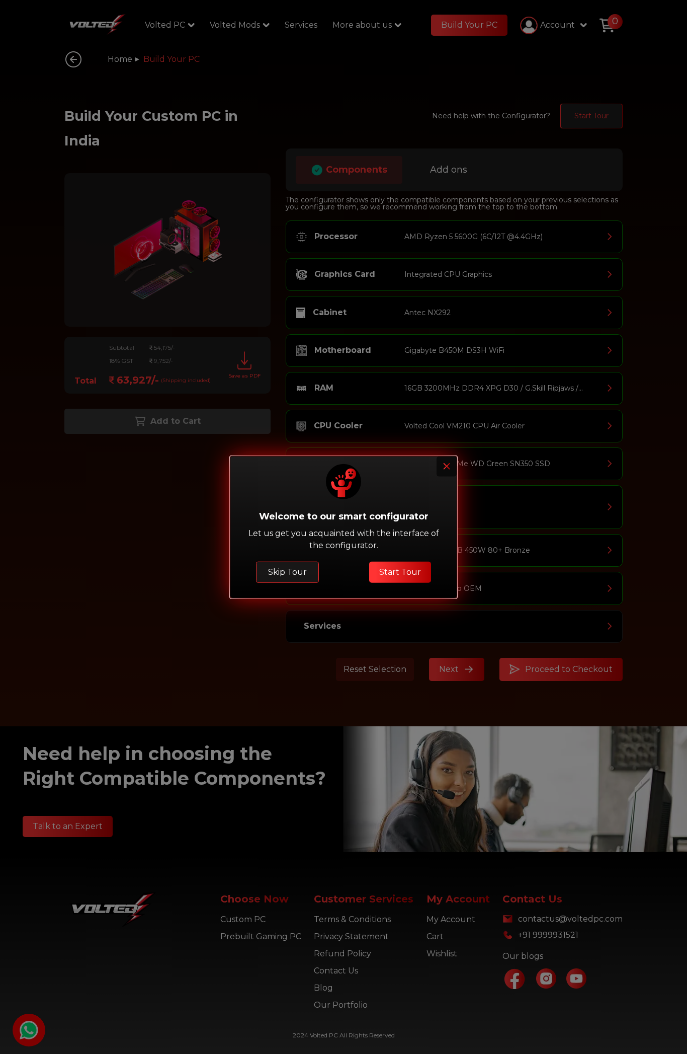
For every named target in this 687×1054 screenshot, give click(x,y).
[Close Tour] (447, 467)
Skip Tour (287, 571)
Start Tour (400, 571)
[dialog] (343, 527)
